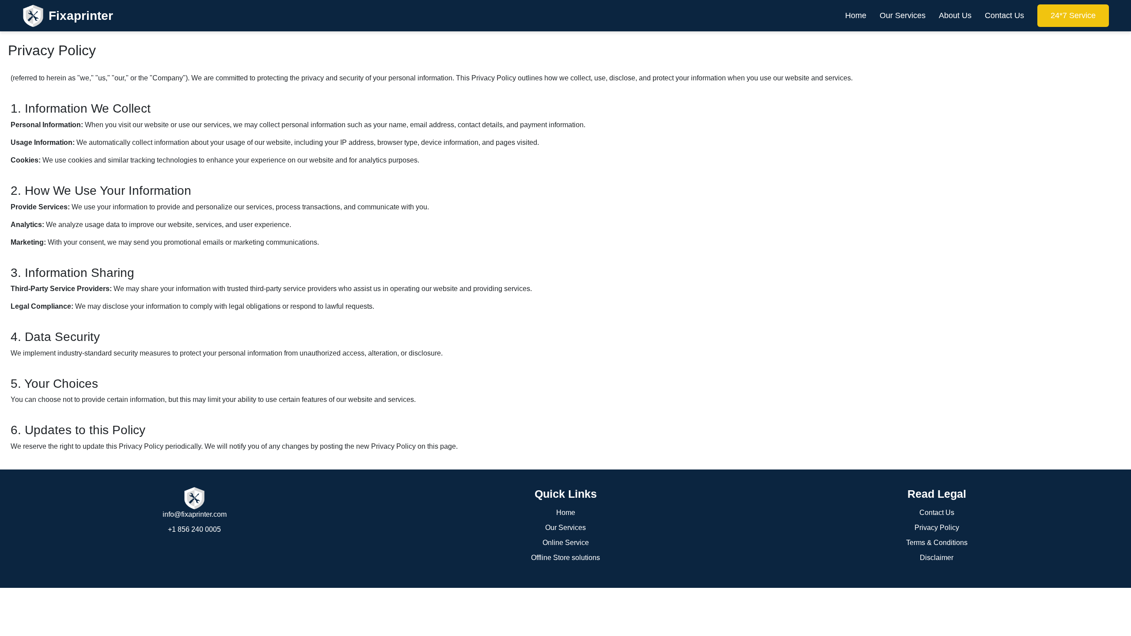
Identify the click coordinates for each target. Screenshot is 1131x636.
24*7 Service (1073, 15)
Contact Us (1004, 15)
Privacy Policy (937, 527)
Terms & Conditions (937, 542)
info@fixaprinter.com (195, 514)
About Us (955, 15)
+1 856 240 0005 (194, 529)
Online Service (566, 542)
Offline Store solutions (565, 557)
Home (855, 15)
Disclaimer (936, 557)
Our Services (903, 15)
